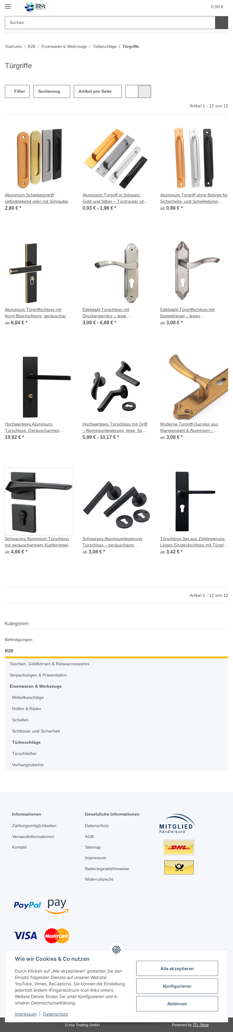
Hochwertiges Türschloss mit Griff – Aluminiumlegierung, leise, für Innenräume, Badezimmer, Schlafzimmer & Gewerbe (115, 428)
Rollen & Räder (26, 708)
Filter (19, 91)
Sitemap (93, 847)
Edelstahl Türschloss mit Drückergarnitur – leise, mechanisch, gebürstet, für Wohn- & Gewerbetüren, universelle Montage (115, 313)
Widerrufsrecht (99, 879)
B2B (9, 650)
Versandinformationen (33, 836)
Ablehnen (177, 1003)
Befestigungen (18, 639)
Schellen (20, 719)
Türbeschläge (26, 742)
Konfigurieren (177, 986)
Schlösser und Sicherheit (36, 731)
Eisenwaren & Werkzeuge (36, 686)
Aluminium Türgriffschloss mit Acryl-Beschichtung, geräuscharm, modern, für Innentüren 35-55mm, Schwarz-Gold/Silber (38, 313)
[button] (178, 7)
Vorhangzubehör (28, 764)
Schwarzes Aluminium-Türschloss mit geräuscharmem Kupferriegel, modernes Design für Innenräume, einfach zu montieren (38, 542)
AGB (89, 836)
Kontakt (19, 847)
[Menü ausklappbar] (8, 4)
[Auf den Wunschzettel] (62, 363)
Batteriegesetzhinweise (107, 868)
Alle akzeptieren (177, 968)
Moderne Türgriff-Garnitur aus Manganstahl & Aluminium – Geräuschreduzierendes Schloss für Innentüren (191, 428)
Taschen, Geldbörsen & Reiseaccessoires (49, 663)
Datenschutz (55, 1014)
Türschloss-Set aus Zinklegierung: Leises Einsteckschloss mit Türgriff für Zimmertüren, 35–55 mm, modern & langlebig (193, 542)
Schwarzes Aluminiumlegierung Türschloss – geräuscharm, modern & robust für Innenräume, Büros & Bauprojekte (115, 542)
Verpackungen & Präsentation (38, 675)
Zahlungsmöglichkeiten (34, 825)
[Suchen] (221, 22)
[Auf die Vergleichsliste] (46, 363)
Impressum (26, 1014)
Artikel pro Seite (95, 91)
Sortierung (49, 91)
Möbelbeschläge (28, 697)
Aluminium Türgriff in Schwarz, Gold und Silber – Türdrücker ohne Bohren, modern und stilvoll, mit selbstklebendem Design (116, 198)
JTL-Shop (201, 1025)
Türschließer (24, 753)
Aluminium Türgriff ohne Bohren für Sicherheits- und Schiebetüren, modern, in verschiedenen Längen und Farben (194, 198)
